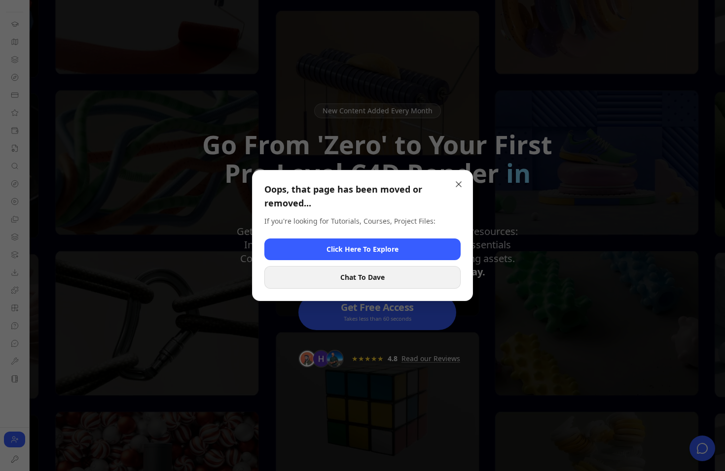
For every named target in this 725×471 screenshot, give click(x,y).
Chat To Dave (362, 277)
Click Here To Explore (362, 249)
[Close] (459, 184)
